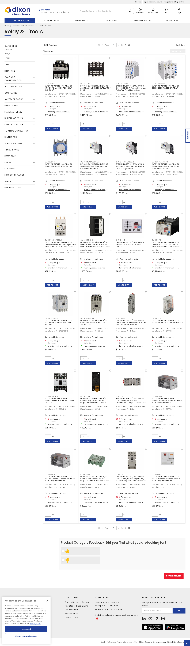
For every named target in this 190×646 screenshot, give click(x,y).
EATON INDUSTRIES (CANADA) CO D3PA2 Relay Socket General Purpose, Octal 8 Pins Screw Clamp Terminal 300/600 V (95, 480)
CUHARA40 (85, 84)
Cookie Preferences (108, 642)
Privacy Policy (35, 623)
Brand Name (11, 105)
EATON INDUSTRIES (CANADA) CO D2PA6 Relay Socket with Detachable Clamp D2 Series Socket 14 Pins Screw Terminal (131, 401)
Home (7, 26)
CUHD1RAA (120, 318)
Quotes (138, 2)
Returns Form (71, 613)
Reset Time (10, 156)
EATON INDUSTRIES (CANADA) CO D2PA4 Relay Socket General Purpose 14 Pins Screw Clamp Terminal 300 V (94, 401)
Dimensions (11, 137)
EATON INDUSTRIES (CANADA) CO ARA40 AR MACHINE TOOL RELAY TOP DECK (95, 88)
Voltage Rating (13, 86)
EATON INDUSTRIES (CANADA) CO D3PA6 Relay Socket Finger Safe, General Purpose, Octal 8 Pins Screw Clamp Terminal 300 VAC (132, 480)
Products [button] (20, 20)
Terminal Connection (17, 130)
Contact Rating (14, 124)
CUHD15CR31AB (87, 318)
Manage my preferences (26, 636)
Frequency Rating (15, 175)
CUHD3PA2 (85, 474)
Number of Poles (14, 118)
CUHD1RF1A (156, 318)
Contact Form (71, 617)
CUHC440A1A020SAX (125, 162)
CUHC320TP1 (50, 162)
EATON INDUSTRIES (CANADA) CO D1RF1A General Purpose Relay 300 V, (167, 321)
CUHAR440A (50, 84)
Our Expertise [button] (49, 20)
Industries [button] (111, 20)
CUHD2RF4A (50, 474)
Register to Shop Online (174, 2)
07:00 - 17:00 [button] (46, 12)
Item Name (10, 70)
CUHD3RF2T (157, 474)
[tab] (20, 46)
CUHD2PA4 (85, 396)
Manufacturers (142, 20)
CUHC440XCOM (87, 240)
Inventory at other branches (59, 111)
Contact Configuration (13, 79)
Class (8, 162)
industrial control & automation (25, 26)
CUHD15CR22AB (52, 318)
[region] (26, 620)
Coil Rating (11, 93)
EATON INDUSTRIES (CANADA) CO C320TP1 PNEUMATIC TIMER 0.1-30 (59, 165)
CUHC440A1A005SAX (89, 162)
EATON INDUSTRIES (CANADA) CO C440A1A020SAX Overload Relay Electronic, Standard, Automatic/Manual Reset (130, 167)
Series (8, 181)
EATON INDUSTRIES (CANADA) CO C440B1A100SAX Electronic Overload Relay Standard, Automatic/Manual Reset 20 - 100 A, (60, 245)
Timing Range (12, 149)
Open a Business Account (77, 602)
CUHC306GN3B (158, 84)
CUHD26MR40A (51, 396)
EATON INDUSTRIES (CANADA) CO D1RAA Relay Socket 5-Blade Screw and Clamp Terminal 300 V (131, 322)
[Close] (47, 601)
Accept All (26, 629)
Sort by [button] (179, 45)
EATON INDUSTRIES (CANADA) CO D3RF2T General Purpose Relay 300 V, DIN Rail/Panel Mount (167, 479)
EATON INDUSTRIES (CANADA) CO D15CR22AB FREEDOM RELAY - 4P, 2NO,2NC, (59, 322)
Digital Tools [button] (81, 20)
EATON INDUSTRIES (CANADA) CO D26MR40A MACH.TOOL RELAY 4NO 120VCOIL (59, 400)
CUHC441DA (157, 240)
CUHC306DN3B (123, 84)
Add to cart (52, 129)
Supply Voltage (13, 143)
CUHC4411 (120, 240)
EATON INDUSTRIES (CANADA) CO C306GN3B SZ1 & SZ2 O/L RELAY (166, 87)
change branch (63, 12)
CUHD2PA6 (121, 396)
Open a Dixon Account (153, 2)
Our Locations (71, 609)
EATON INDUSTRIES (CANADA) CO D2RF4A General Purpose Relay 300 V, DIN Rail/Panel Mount (60, 479)
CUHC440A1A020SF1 (160, 162)
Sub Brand (10, 168)
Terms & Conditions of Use (127, 642)
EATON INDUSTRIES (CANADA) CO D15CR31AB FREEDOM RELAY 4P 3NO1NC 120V (94, 322)
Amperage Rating (14, 99)
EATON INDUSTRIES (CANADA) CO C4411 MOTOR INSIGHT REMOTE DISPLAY (130, 244)
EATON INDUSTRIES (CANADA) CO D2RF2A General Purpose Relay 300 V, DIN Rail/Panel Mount (167, 400)
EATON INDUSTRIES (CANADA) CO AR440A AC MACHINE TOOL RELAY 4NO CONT (59, 88)
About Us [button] (170, 20)
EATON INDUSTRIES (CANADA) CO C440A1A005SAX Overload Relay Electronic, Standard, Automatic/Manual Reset (94, 167)
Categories (11, 46)
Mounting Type (13, 187)
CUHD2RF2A (157, 396)
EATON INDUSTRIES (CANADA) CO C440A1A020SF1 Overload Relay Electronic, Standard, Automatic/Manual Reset (166, 167)
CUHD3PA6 (121, 474)
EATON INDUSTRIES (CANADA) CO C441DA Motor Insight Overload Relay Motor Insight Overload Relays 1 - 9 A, (167, 245)
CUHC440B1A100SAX (53, 240)
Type (7, 64)
